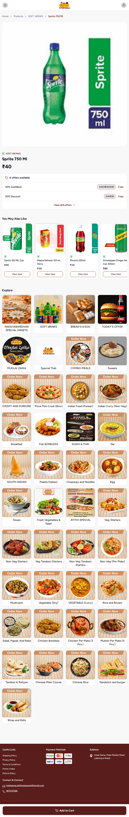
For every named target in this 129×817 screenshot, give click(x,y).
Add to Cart (66, 810)
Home (5, 16)
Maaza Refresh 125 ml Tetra (48, 262)
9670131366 (11, 791)
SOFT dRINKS (35, 16)
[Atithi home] (64, 5)
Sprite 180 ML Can (14, 260)
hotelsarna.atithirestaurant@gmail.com (25, 785)
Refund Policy (9, 773)
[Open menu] (5, 5)
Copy (121, 187)
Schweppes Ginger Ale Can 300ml (115, 262)
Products (18, 16)
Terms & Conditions (12, 764)
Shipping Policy (10, 755)
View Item (17, 274)
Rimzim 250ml (77, 260)
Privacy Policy (9, 760)
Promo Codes (9, 769)
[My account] (123, 5)
